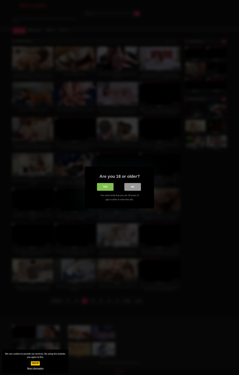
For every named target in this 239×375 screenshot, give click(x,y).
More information (35, 368)
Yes (105, 187)
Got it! (35, 363)
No (132, 187)
